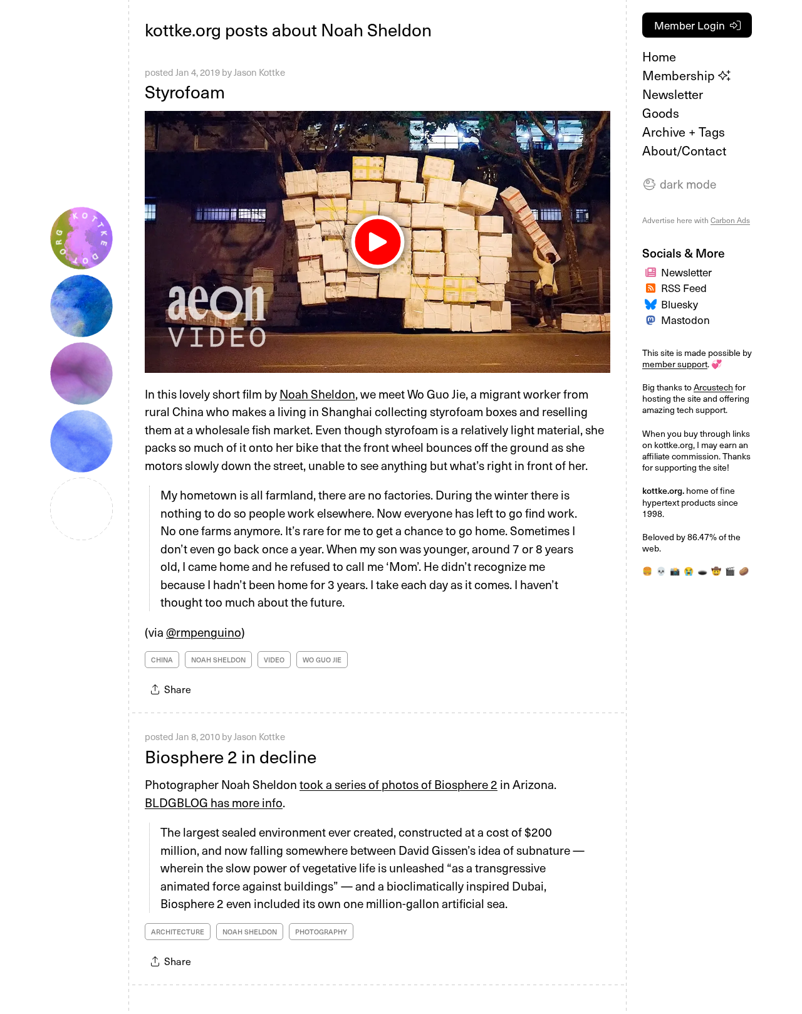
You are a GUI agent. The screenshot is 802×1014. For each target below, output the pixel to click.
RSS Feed (684, 288)
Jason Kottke (259, 72)
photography (321, 931)
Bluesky (679, 304)
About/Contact (684, 150)
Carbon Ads (730, 220)
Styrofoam (185, 91)
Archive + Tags (683, 131)
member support (674, 363)
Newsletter (672, 94)
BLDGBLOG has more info (214, 802)
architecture (177, 931)
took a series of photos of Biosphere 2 (398, 784)
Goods (660, 112)
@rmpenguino (203, 631)
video (274, 659)
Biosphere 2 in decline (230, 756)
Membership (680, 75)
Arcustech (713, 387)
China (162, 659)
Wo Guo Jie (322, 659)
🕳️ (702, 571)
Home (659, 56)
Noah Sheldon (317, 393)
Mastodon (685, 319)
